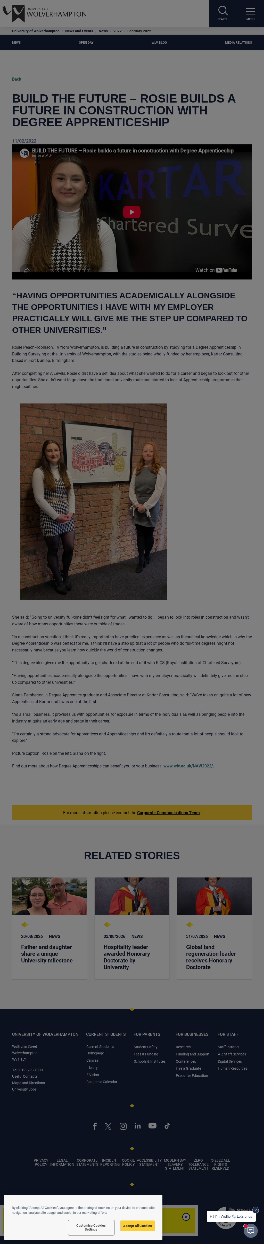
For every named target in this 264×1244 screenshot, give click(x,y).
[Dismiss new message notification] (255, 1210)
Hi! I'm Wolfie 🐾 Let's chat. (231, 1216)
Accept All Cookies (137, 1225)
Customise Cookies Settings (91, 1227)
